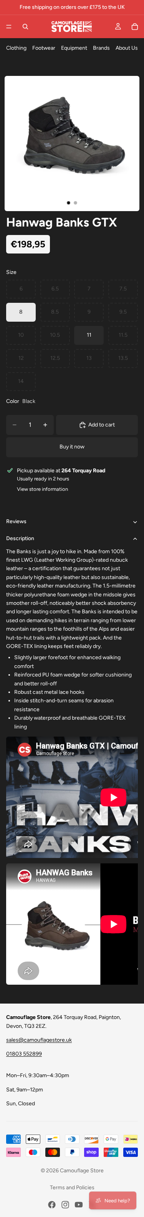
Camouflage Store (82, 1170)
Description (20, 538)
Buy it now (72, 446)
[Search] (25, 26)
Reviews (16, 521)
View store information (42, 489)
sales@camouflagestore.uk (39, 1040)
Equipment (74, 48)
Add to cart (101, 424)
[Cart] (134, 26)
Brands (101, 48)
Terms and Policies (72, 1187)
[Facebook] (51, 1204)
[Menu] (9, 26)
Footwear (43, 48)
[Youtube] (78, 1204)
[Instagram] (65, 1204)
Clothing (16, 48)
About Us (127, 48)
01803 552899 (24, 1054)
